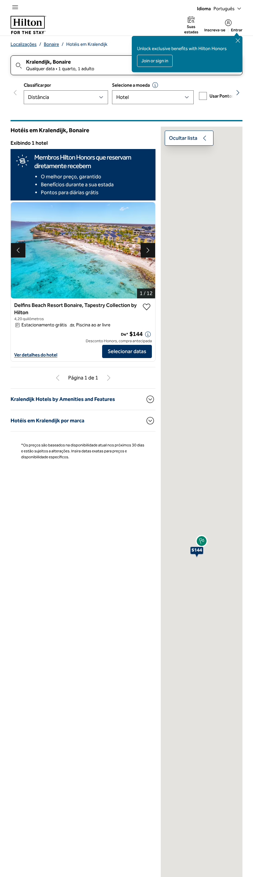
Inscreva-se (214, 30)
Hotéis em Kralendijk (86, 44)
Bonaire (51, 44)
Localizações (24, 44)
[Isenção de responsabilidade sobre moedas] (155, 85)
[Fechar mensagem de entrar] (237, 40)
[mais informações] (148, 334)
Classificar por (37, 85)
